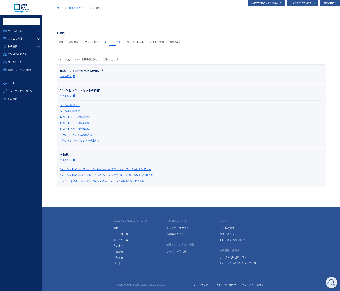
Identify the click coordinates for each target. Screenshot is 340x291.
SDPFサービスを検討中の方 (264, 3)
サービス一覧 (120, 234)
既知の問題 (175, 42)
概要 (61, 42)
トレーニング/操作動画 (20, 91)
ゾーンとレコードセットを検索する (80, 140)
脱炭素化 (12, 98)
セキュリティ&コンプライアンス (238, 263)
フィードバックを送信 (300, 3)
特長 (115, 228)
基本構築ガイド (175, 234)
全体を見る (66, 76)
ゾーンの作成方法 (70, 105)
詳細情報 (74, 42)
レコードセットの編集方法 (75, 123)
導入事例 (118, 245)
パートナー (119, 263)
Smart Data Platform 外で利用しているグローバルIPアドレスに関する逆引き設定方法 (106, 175)
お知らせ (118, 257)
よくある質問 (157, 42)
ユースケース (120, 240)
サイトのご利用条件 (225, 285)
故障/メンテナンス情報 (20, 70)
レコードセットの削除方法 (75, 128)
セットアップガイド (177, 228)
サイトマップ (200, 285)
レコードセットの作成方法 (75, 117)
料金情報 (118, 251)
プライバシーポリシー (254, 285)
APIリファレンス (135, 42)
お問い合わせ (330, 3)
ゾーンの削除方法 (70, 111)
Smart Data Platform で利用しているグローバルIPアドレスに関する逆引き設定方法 (105, 169)
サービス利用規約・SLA (233, 257)
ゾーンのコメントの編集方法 (76, 134)
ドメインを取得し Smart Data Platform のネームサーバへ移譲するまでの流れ (102, 181)
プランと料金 (91, 42)
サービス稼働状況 (176, 251)
